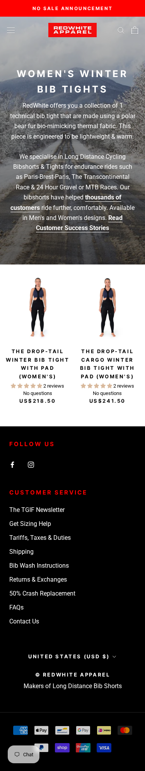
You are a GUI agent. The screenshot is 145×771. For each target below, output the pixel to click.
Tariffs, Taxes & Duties (40, 537)
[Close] (130, 612)
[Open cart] (134, 30)
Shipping (21, 551)
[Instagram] (31, 464)
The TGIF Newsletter (37, 509)
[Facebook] (12, 464)
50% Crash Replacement (42, 593)
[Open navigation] (11, 30)
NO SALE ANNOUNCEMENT (72, 8)
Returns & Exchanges (38, 579)
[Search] (121, 30)
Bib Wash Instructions (39, 565)
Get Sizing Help (30, 523)
